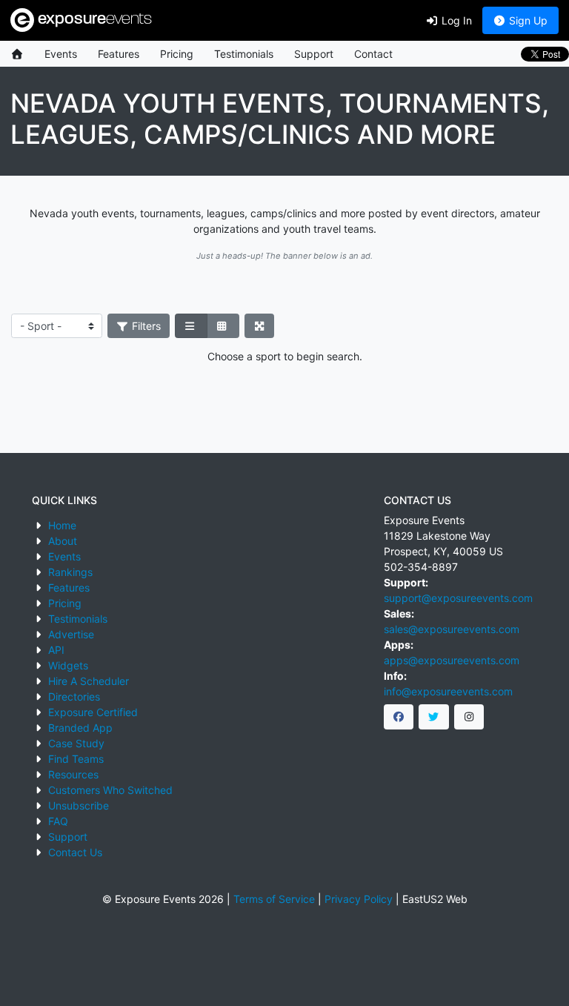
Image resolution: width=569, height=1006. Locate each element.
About (62, 541)
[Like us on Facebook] (399, 716)
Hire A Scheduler (88, 681)
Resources (73, 774)
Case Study (76, 743)
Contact (373, 53)
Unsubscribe (78, 805)
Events (60, 53)
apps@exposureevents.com (451, 660)
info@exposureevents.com (448, 691)
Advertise (71, 634)
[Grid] (223, 326)
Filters (145, 326)
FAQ (58, 821)
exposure (93, 19)
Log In (455, 20)
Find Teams (76, 758)
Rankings (70, 572)
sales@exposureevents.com (451, 629)
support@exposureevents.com (458, 598)
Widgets (68, 665)
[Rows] (191, 326)
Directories (74, 696)
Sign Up (527, 20)
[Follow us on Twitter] (434, 716)
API (56, 649)
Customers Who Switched (110, 790)
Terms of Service (274, 899)
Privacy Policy (359, 899)
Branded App (80, 727)
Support (313, 53)
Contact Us (75, 852)
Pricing (176, 53)
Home (62, 525)
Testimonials (243, 53)
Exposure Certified (93, 712)
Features (118, 53)
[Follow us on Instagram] (469, 716)
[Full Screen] (259, 326)
